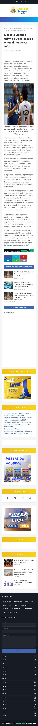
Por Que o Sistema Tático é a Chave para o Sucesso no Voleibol (24, 274)
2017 (19, 690)
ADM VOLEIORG (10, 51)
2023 (19, 667)
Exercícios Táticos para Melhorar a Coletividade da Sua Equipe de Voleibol (23, 285)
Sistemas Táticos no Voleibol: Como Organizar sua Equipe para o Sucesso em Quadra (17, 424)
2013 (19, 705)
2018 (19, 686)
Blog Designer (20, 723)
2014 (19, 701)
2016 (19, 694)
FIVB (15, 605)
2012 (19, 708)
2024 (19, 664)
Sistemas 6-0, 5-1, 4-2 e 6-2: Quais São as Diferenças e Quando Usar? (23, 572)
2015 (19, 697)
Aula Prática (7, 602)
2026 (19, 656)
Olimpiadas (28, 609)
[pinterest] (25, 2)
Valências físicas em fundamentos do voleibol (23, 581)
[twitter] (17, 2)
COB (4, 605)
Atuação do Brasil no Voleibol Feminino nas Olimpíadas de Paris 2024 (18, 419)
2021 (19, 675)
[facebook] (13, 2)
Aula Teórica (18, 602)
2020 (19, 679)
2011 (19, 712)
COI (10, 605)
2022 (19, 671)
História (5, 609)
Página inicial (8, 28)
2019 (19, 682)
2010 (19, 716)
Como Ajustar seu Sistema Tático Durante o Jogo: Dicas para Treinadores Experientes (24, 296)
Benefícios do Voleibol (12, 429)
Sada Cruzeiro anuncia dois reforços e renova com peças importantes (18, 432)
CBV (32, 602)
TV (4, 612)
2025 (19, 660)
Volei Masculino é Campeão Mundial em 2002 (24, 561)
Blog (26, 602)
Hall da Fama (24, 605)
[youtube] (30, 498)
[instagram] (21, 2)
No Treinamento (16, 609)
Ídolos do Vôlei (12, 612)
